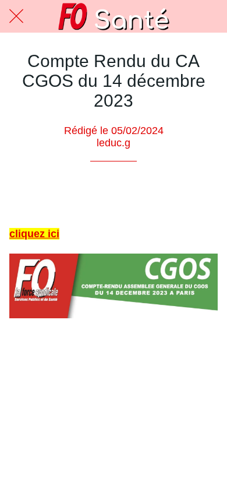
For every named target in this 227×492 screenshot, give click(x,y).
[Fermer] (16, 16)
